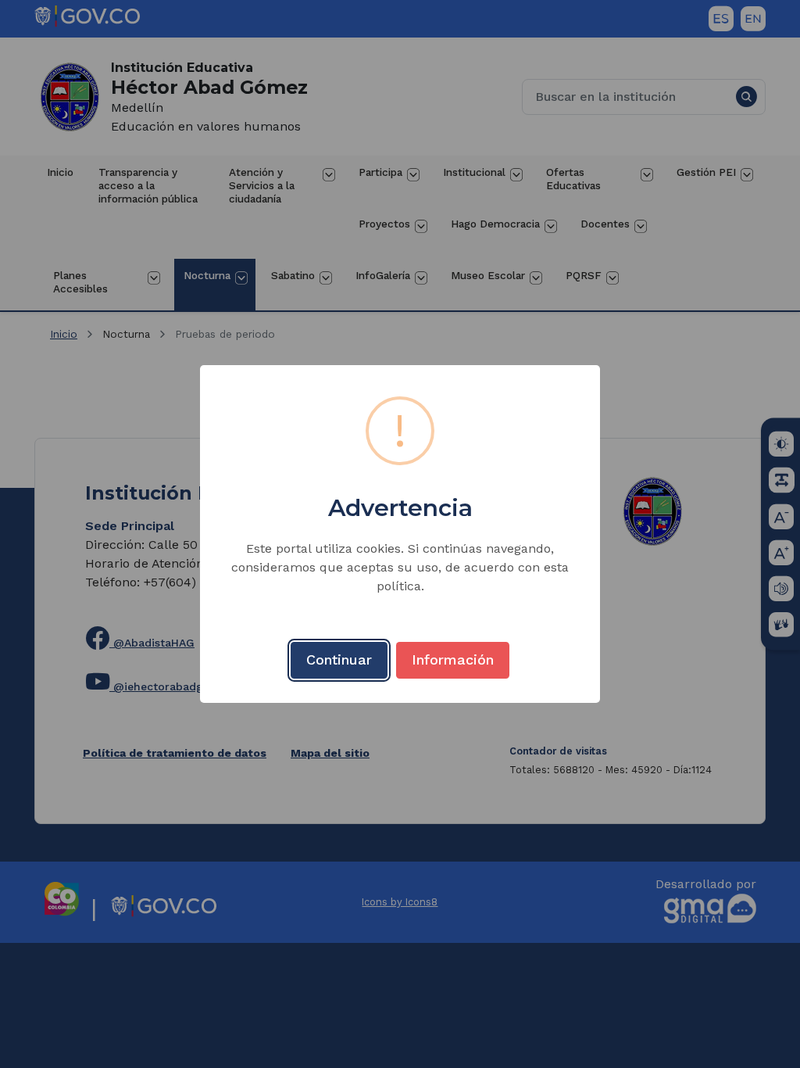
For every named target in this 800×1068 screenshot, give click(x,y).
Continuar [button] (339, 659)
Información (453, 659)
